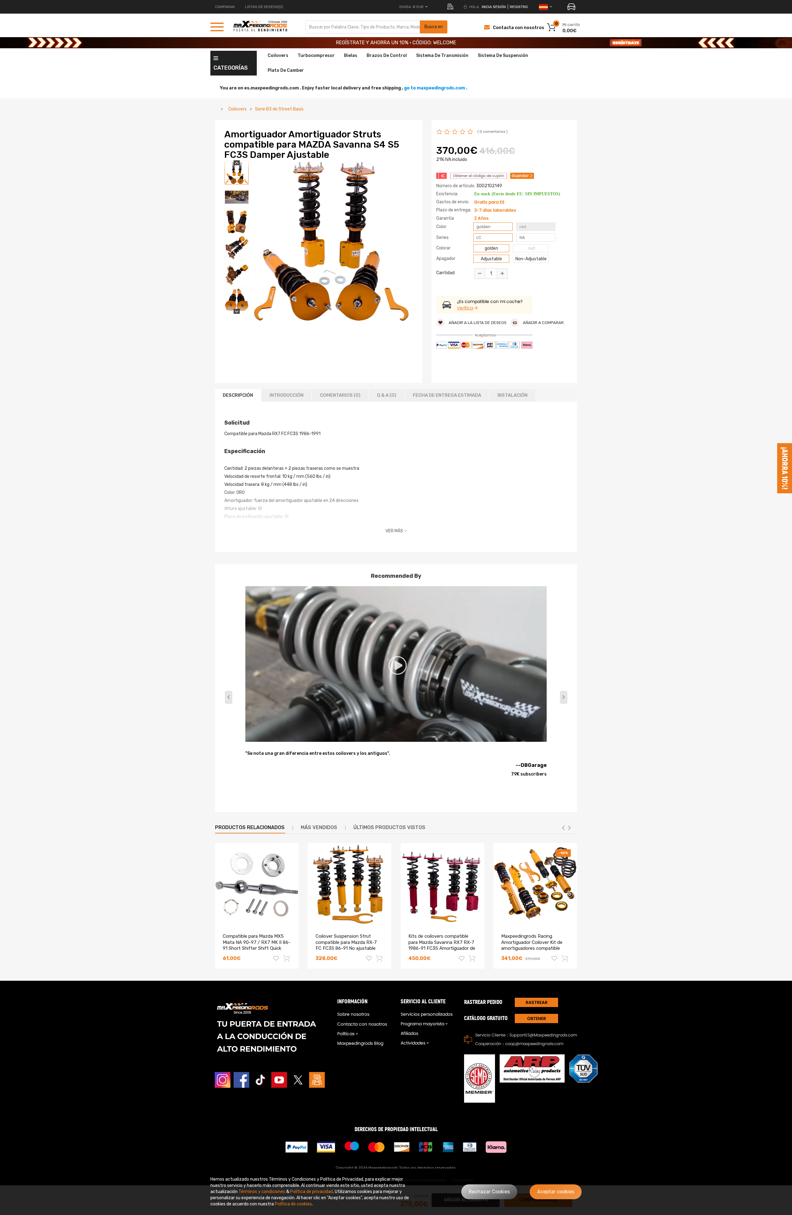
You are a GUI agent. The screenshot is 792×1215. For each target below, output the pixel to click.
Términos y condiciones (262, 1191)
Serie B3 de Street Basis (279, 109)
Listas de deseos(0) (264, 7)
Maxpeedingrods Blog (360, 1043)
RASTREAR (537, 1002)
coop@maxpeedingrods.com (534, 1044)
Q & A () (386, 395)
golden (491, 248)
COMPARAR (225, 7)
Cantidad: (445, 272)
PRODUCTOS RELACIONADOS (250, 827)
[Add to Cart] (287, 958)
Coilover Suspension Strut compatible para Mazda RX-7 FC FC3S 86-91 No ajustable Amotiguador (346, 945)
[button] (563, 697)
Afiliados (409, 1033)
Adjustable (491, 259)
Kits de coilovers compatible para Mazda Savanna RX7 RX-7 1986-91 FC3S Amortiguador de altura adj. (441, 945)
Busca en (433, 26)
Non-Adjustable (531, 259)
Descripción (238, 395)
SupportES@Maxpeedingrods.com (543, 1035)
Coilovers (237, 109)
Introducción (286, 395)
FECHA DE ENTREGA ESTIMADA (447, 395)
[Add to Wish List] (276, 959)
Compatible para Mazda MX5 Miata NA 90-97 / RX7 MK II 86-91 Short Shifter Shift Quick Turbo (257, 945)
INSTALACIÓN (512, 395)
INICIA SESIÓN (494, 7)
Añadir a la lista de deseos (477, 322)
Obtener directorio (536, 1019)
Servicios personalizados (427, 1014)
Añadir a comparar (543, 322)
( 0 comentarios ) (492, 131)
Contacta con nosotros (518, 27)
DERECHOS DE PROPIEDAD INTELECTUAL (396, 1129)
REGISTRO (519, 7)
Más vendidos (319, 827)
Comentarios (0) (340, 395)
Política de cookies (293, 1204)
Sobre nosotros (353, 1014)
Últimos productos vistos (389, 827)
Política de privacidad (311, 1191)
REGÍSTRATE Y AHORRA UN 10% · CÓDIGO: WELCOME (396, 42)
